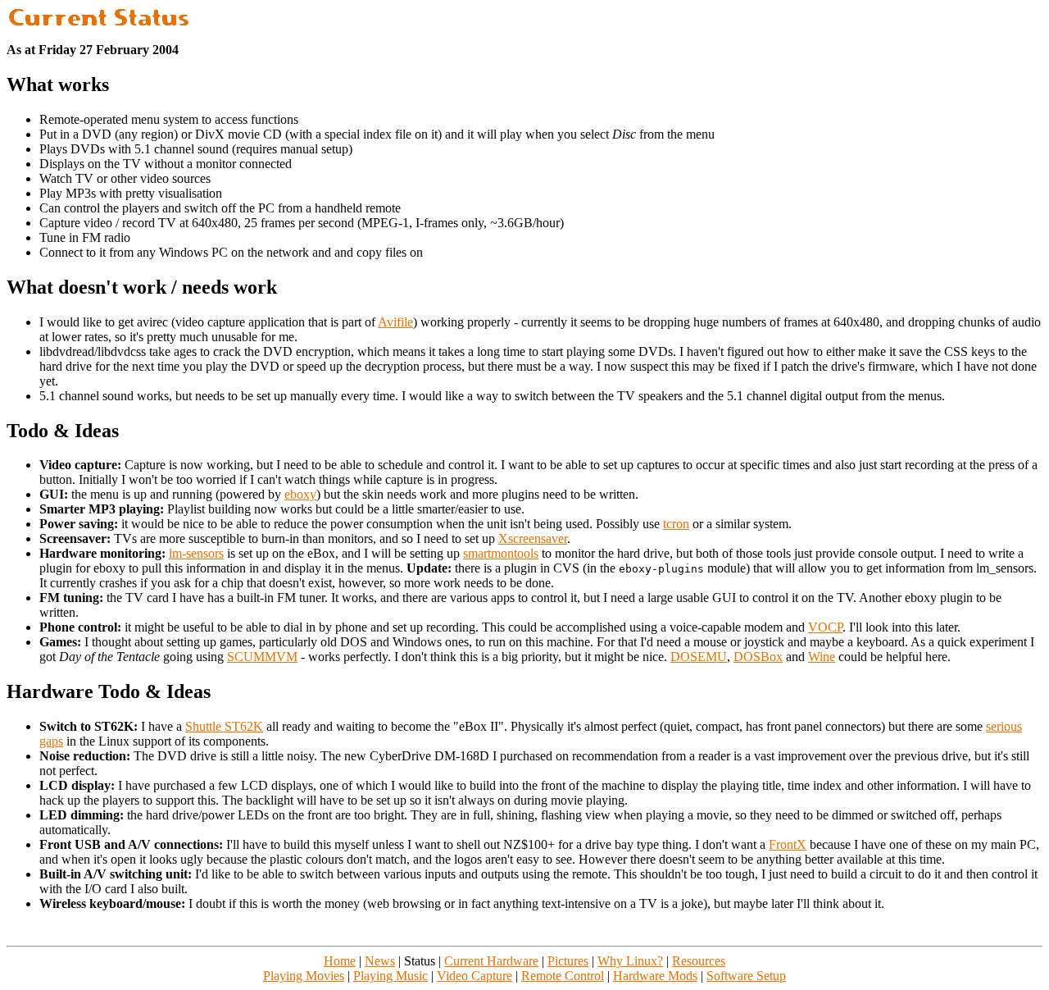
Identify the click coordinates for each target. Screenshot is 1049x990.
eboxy (300, 494)
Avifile (395, 322)
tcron (676, 524)
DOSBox (758, 657)
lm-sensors (196, 553)
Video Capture (474, 976)
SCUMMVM (262, 657)
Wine (821, 657)
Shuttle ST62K (224, 726)
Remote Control (562, 976)
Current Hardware (491, 961)
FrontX (787, 844)
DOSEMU (698, 657)
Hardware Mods (655, 976)
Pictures (567, 961)
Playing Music (390, 976)
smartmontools (500, 553)
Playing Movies (303, 976)
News (380, 961)
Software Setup (746, 976)
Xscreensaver (532, 538)
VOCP (825, 627)
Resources (698, 961)
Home (340, 961)
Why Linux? (630, 961)
